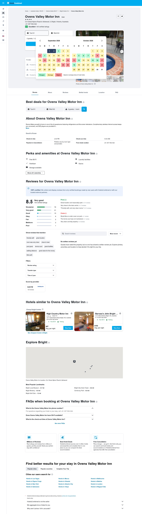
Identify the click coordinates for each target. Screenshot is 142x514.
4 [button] (63, 51)
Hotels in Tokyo (64, 487)
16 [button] (54, 60)
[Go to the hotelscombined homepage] (14, 3)
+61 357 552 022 (31, 24)
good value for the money (47, 251)
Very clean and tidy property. (73, 222)
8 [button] (49, 55)
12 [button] (68, 55)
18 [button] (63, 60)
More (27, 128)
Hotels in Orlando (64, 481)
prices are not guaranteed (69, 496)
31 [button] (102, 69)
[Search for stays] (3, 13)
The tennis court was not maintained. (75, 219)
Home (26, 11)
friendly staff (30, 238)
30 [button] (54, 69)
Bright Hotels (63, 11)
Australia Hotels (35, 11)
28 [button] (44, 69)
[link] (37, 333)
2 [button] (97, 51)
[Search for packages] (3, 21)
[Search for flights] (3, 9)
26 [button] (68, 65)
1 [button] (49, 51)
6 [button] (83, 55)
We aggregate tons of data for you (38, 505)
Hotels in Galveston (32, 487)
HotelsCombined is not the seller (38, 501)
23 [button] (54, 65)
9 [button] (97, 55)
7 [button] (44, 55)
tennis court (38, 246)
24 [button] (58, 65)
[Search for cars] (3, 17)
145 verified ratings (42, 27)
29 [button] (49, 69)
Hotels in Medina (96, 481)
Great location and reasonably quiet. (75, 203)
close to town (46, 242)
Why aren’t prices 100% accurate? (38, 508)
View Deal (68, 328)
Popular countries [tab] (46, 469)
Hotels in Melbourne (97, 479)
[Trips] (3, 31)
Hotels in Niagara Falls (98, 487)
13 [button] (40, 60)
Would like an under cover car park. (74, 216)
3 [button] (58, 51)
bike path (29, 255)
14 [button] (44, 60)
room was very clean (33, 242)
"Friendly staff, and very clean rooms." (76, 208)
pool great (30, 246)
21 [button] (44, 65)
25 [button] (63, 65)
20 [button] (40, 65)
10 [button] (58, 55)
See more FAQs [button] (60, 423)
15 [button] (49, 60)
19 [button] (68, 60)
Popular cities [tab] (32, 469)
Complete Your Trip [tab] (63, 469)
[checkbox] (35, 288)
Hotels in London (96, 484)
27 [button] (40, 69)
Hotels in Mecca (64, 479)
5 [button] (67, 51)
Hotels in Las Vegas (32, 479)
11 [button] (63, 55)
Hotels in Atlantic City (66, 484)
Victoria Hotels (50, 11)
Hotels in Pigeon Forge (33, 481)
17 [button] (58, 60)
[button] (3, 3)
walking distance (32, 251)
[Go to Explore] (3, 25)
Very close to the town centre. (73, 205)
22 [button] (49, 65)
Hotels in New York (32, 484)
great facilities (49, 246)
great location (40, 238)
